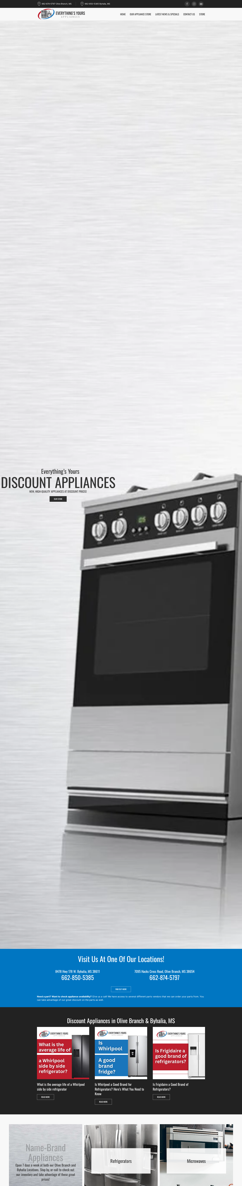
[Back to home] (61, 14)
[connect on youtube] (201, 3)
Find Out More (121, 989)
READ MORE (45, 1096)
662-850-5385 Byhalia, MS (97, 4)
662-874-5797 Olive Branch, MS (57, 4)
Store (202, 14)
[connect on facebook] (187, 3)
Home (123, 14)
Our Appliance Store (140, 14)
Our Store (58, 498)
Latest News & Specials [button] (167, 14)
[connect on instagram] (194, 3)
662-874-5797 (164, 977)
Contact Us (189, 14)
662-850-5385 (77, 977)
